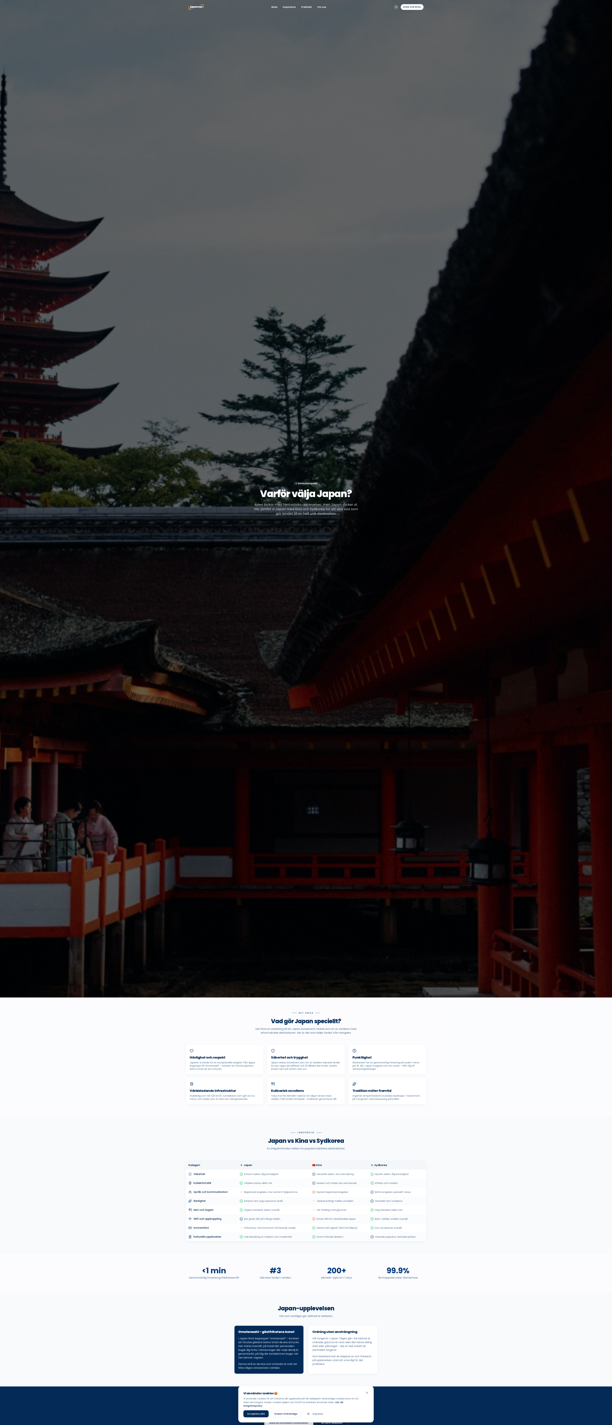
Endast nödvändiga (286, 1413)
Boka (274, 7)
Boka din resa (412, 7)
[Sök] (396, 7)
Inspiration (289, 7)
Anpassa (318, 1413)
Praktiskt (306, 7)
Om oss (321, 7)
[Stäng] (367, 1392)
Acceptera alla (256, 1413)
